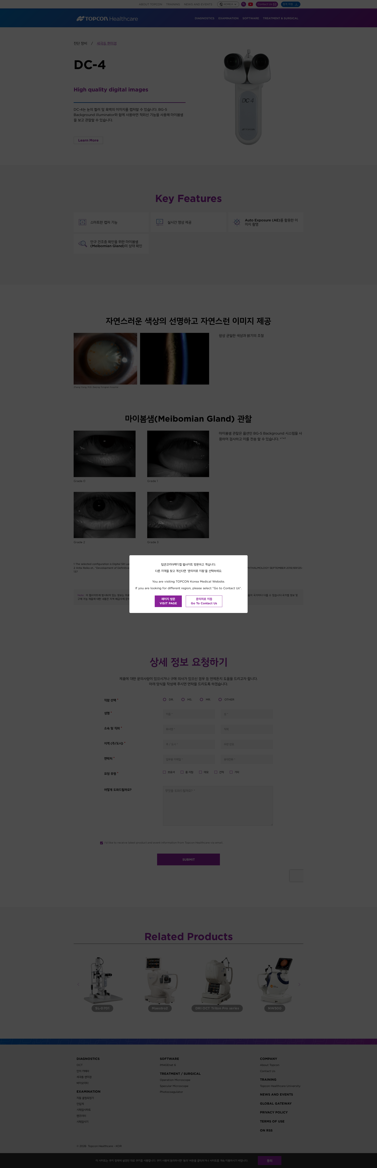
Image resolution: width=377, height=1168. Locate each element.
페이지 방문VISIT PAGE (168, 601)
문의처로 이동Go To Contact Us (204, 601)
